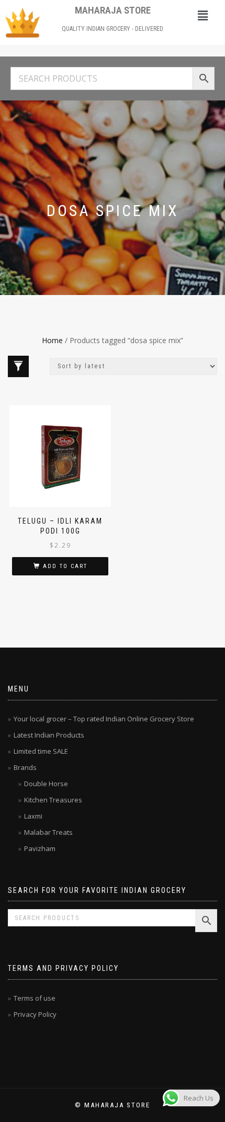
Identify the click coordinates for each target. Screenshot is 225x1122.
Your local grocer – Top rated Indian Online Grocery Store (104, 718)
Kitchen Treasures (53, 799)
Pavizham (39, 848)
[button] (202, 15)
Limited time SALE (41, 751)
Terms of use (34, 998)
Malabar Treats (48, 832)
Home (52, 340)
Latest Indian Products (49, 735)
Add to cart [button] (65, 566)
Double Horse (46, 783)
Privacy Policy (35, 1014)
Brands (25, 767)
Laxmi (33, 816)
